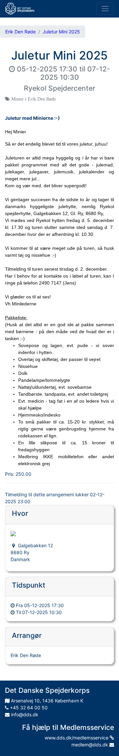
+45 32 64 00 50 (28, 707)
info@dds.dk (24, 714)
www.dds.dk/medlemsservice (77, 737)
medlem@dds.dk (90, 744)
